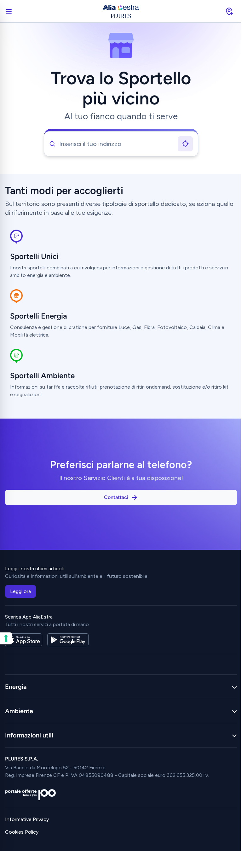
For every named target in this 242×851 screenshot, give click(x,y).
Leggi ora (20, 591)
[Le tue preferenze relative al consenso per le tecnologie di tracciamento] (6, 638)
